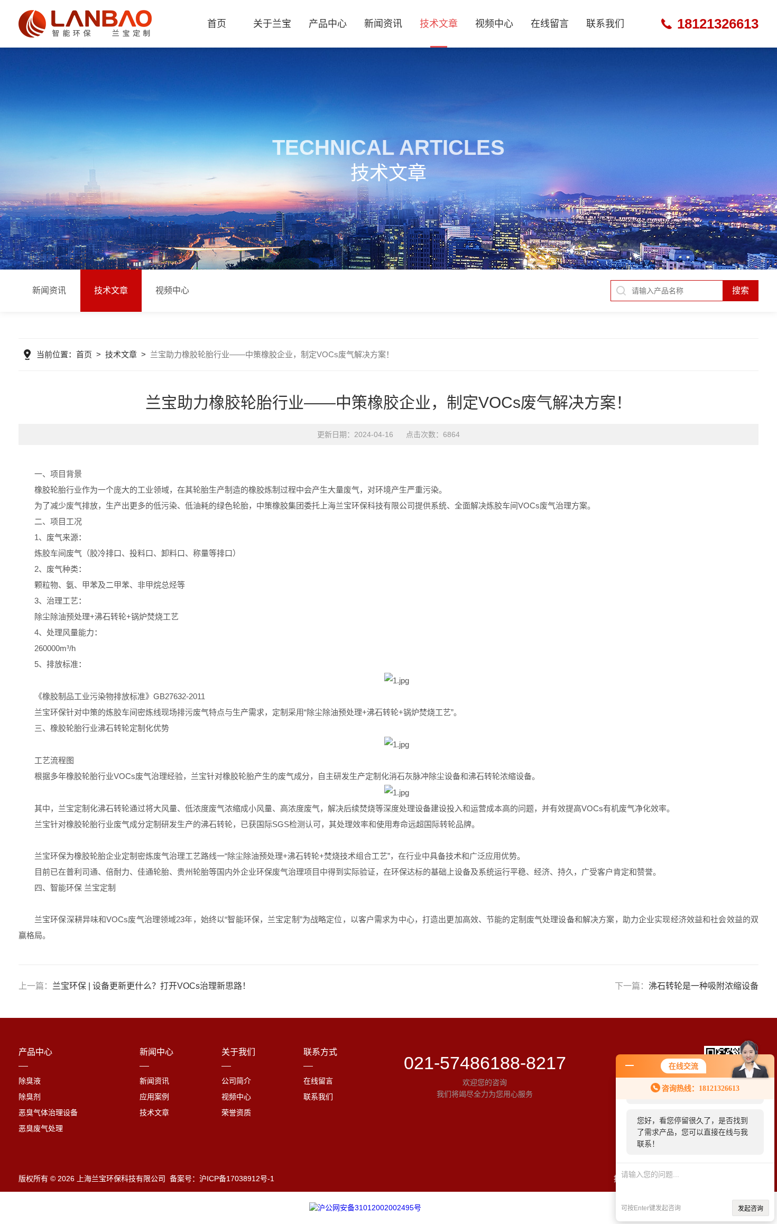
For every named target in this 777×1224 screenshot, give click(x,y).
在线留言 (550, 23)
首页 (216, 23)
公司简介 (236, 1081)
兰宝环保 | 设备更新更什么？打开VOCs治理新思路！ (151, 985)
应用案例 (154, 1096)
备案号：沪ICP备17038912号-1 (222, 1178)
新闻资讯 (383, 23)
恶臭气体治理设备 (48, 1112)
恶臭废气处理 (40, 1128)
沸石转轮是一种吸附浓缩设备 (703, 985)
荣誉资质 (236, 1112)
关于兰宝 (272, 23)
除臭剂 (29, 1096)
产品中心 (328, 23)
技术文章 (439, 23)
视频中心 (494, 23)
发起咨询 (750, 1208)
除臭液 (29, 1081)
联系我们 (605, 23)
